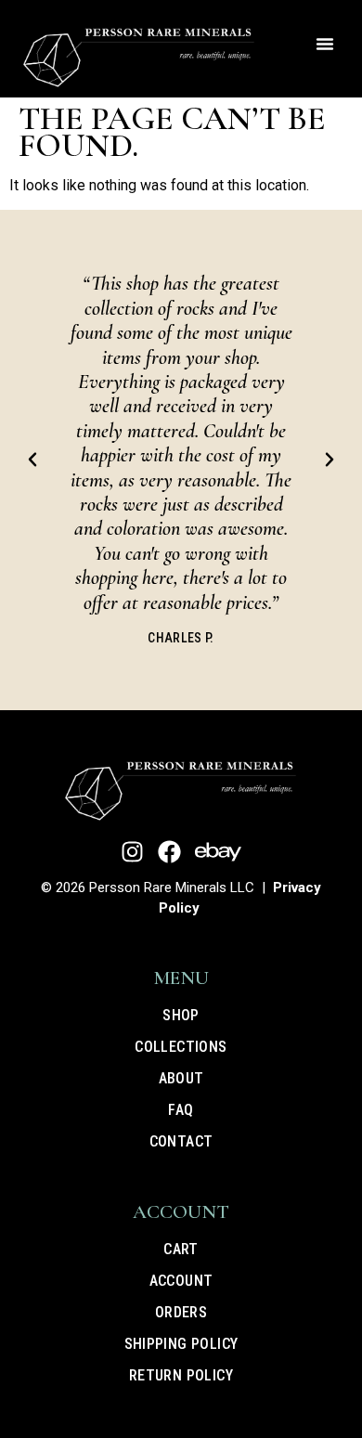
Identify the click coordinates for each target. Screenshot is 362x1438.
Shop (181, 1015)
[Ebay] (218, 851)
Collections (180, 1047)
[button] (325, 44)
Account (181, 1280)
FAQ (180, 1110)
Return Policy (181, 1375)
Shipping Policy (181, 1344)
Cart (181, 1249)
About (181, 1078)
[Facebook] (169, 851)
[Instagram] (132, 851)
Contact (181, 1141)
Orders (181, 1312)
